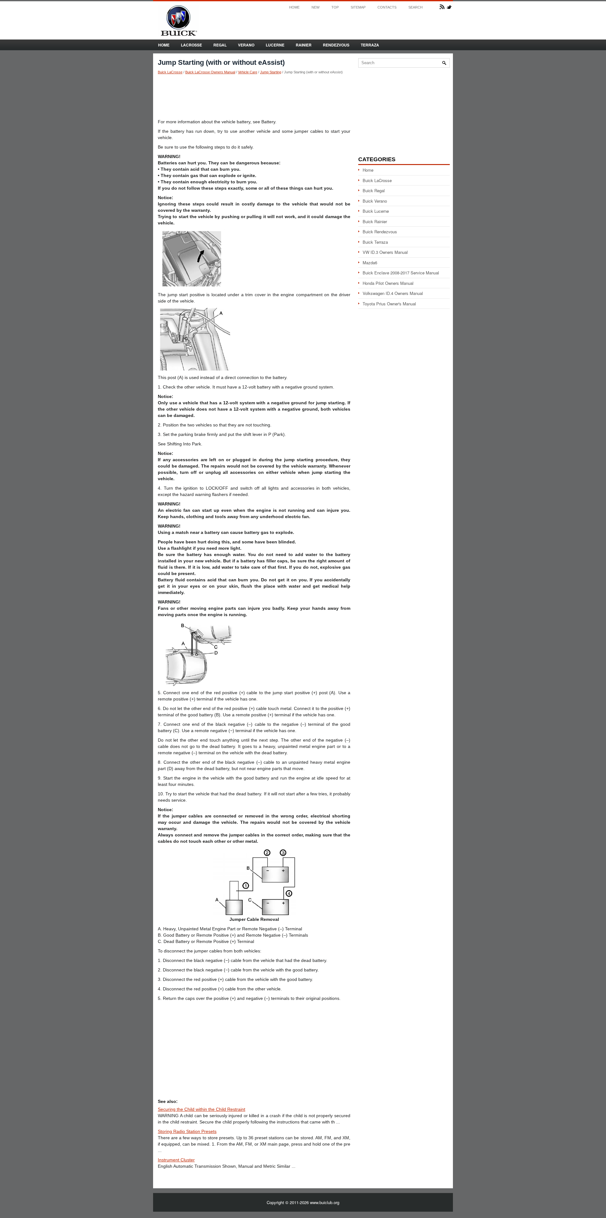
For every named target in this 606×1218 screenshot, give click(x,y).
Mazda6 (370, 263)
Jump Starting (270, 72)
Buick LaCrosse (170, 72)
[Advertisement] (254, 96)
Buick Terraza (375, 242)
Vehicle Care (247, 72)
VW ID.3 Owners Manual (385, 252)
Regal (220, 45)
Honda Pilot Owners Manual (388, 283)
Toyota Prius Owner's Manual (389, 304)
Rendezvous (336, 45)
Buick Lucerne (376, 211)
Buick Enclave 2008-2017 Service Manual (401, 273)
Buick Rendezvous (380, 232)
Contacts (386, 7)
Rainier (304, 45)
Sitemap (358, 7)
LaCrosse (191, 45)
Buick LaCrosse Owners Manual (210, 72)
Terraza (370, 45)
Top (335, 7)
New (315, 7)
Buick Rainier (375, 221)
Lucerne (275, 45)
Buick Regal (374, 190)
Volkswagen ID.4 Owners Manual (393, 293)
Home (294, 7)
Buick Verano (375, 201)
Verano (246, 45)
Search (415, 7)
